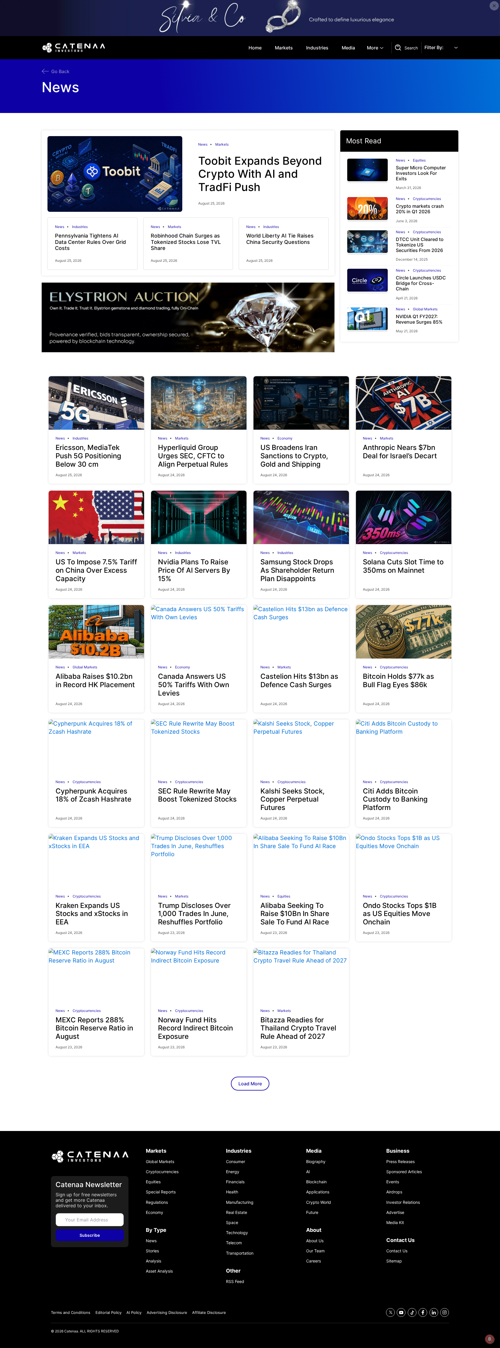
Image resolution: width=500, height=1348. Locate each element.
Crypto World (318, 1202)
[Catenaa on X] (390, 1312)
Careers (313, 1260)
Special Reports (161, 1191)
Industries (317, 48)
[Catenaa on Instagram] (444, 1312)
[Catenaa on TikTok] (412, 1312)
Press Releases (400, 1161)
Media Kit (395, 1222)
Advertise (395, 1212)
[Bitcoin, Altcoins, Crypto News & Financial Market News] (75, 47)
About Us (314, 1240)
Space (232, 1222)
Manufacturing (239, 1202)
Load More (250, 1083)
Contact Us (396, 1250)
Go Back (60, 71)
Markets (284, 48)
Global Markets (425, 309)
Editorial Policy (108, 1312)
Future (312, 1212)
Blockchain (316, 1181)
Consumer (235, 1161)
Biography (316, 1161)
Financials (235, 1181)
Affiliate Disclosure (209, 1312)
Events (392, 1181)
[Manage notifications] (489, 1339)
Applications (317, 1191)
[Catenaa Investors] (89, 1156)
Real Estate (236, 1212)
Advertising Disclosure (167, 1312)
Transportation (239, 1253)
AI (308, 1171)
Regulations (157, 1202)
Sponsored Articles (404, 1171)
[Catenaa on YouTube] (401, 1312)
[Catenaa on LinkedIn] (433, 1312)
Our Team (315, 1250)
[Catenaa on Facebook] (422, 1312)
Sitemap (394, 1260)
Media (348, 48)
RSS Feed (235, 1281)
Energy (232, 1171)
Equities (419, 160)
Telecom (234, 1242)
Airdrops (394, 1191)
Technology (237, 1232)
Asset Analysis (159, 1271)
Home (255, 48)
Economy (285, 438)
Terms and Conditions (70, 1312)
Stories (152, 1250)
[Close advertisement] (494, 5)
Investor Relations (403, 1202)
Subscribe (90, 1235)
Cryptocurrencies (427, 199)
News (202, 144)
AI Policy (133, 1312)
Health (232, 1191)
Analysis (153, 1260)
